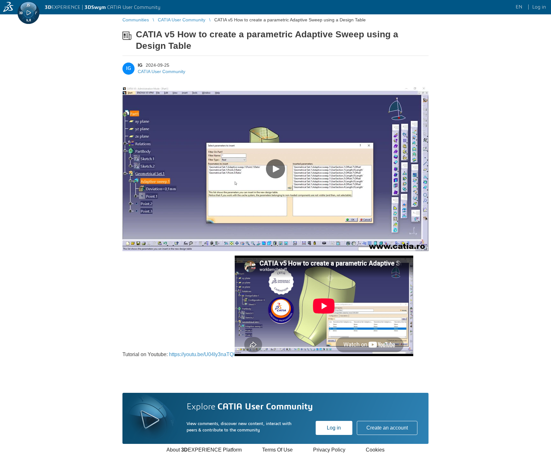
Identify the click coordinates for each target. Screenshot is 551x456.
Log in (334, 427)
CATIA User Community (161, 71)
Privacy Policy (329, 449)
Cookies (375, 449)
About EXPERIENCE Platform (204, 449)
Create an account (387, 427)
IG (140, 65)
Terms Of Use (277, 449)
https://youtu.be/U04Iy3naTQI (202, 354)
